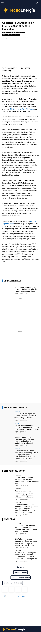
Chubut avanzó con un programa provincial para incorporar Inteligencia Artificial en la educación (24, 440)
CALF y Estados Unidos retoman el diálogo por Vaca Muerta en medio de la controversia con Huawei (26, 542)
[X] (33, 17)
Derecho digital (8, 32)
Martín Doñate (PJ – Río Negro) (22, 109)
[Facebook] (27, 17)
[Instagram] (30, 17)
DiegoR (16, 293)
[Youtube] (37, 17)
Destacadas (20, 32)
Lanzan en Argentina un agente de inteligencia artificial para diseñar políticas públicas (27, 427)
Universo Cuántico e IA (11, 34)
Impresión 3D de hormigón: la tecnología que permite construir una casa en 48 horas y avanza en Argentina (26, 556)
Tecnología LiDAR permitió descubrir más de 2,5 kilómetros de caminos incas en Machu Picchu (26, 528)
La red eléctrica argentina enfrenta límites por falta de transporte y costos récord (26, 289)
